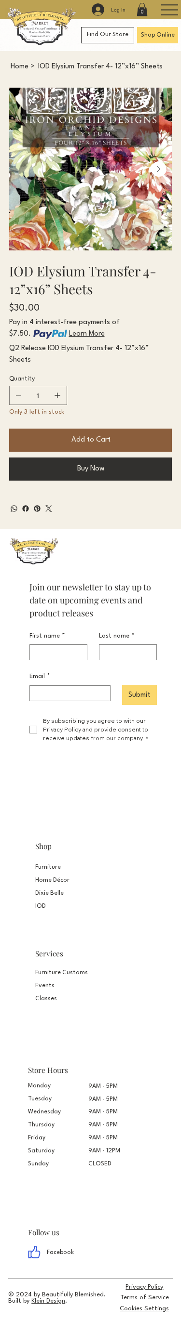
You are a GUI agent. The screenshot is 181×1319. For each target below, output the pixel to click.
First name (47, 636)
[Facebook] (25, 508)
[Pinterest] (37, 508)
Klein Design (48, 1301)
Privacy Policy (144, 1287)
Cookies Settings (144, 1309)
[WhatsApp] (14, 508)
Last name (117, 636)
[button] (142, 9)
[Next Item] (159, 169)
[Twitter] (49, 508)
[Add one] (57, 395)
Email (39, 676)
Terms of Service (144, 1297)
